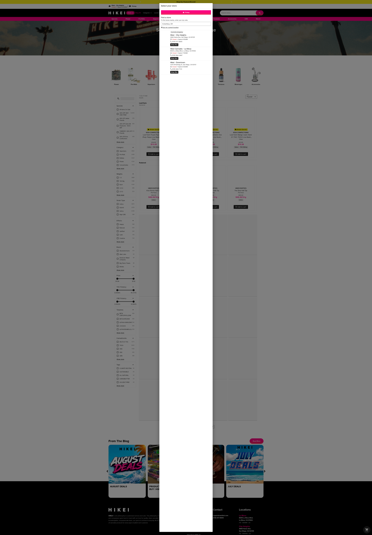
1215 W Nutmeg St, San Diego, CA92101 (183, 64)
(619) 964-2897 (177, 55)
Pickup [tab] (187, 12)
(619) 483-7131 (177, 69)
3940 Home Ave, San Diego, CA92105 (182, 37)
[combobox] (184, 23)
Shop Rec (174, 44)
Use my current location (171, 27)
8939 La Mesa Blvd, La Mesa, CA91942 (183, 51)
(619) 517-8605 (177, 41)
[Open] (209, 24)
